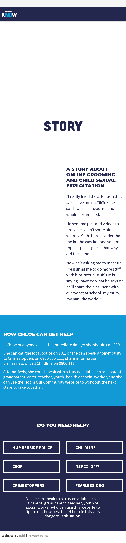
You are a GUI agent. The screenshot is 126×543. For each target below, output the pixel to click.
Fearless (16, 363)
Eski (22, 536)
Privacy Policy (38, 536)
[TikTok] (11, 3)
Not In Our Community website (51, 382)
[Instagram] (5, 3)
